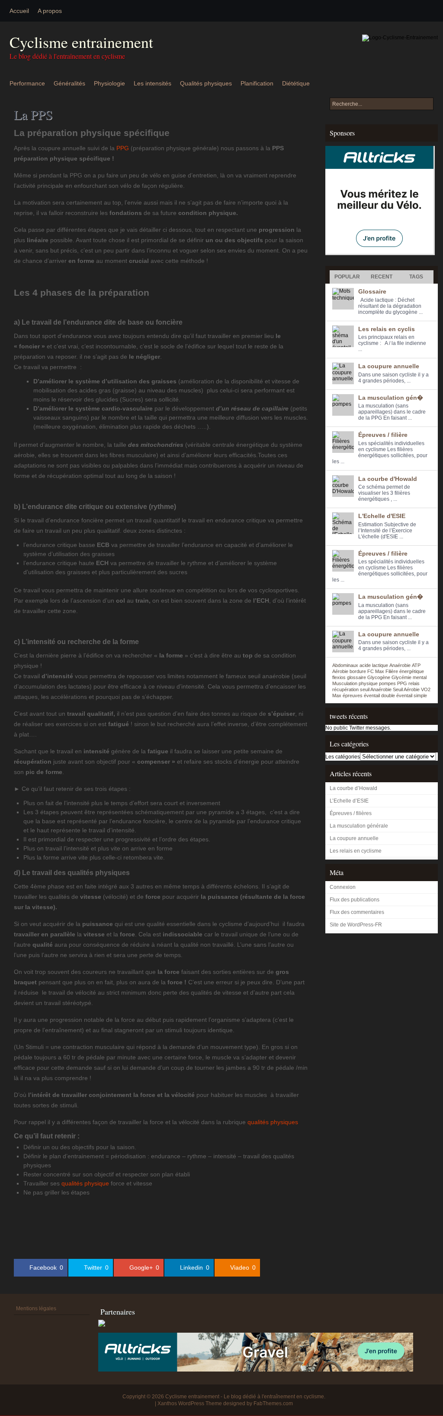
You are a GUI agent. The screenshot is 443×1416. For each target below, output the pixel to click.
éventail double (379, 695)
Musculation (344, 683)
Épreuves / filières (351, 813)
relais (414, 683)
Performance (27, 83)
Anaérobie (400, 665)
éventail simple (411, 695)
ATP (416, 665)
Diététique (296, 83)
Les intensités (152, 83)
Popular (347, 277)
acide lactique (374, 665)
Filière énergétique (404, 671)
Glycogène (378, 677)
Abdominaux (345, 665)
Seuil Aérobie (406, 689)
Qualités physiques (206, 83)
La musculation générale (359, 826)
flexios (339, 677)
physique (368, 683)
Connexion (343, 887)
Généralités (69, 83)
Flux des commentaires (357, 912)
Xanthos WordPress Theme (189, 1403)
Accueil (19, 10)
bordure (358, 671)
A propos (50, 10)
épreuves (353, 695)
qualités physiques (272, 1122)
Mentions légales (36, 1308)
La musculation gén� (390, 397)
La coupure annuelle (388, 366)
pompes (387, 683)
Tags (416, 277)
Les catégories (342, 757)
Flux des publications (354, 900)
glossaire (356, 677)
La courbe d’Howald (353, 788)
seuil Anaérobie (376, 689)
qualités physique (85, 1183)
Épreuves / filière (383, 434)
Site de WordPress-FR (356, 925)
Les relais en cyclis (386, 329)
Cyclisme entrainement (81, 42)
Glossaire (372, 291)
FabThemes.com (273, 1403)
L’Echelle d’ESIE (349, 801)
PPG (122, 148)
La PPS (33, 114)
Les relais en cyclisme (356, 851)
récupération (345, 689)
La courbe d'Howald (387, 478)
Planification (257, 83)
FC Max (375, 671)
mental (420, 677)
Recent (381, 277)
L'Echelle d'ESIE (381, 515)
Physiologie (109, 83)
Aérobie (340, 671)
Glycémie (401, 677)
